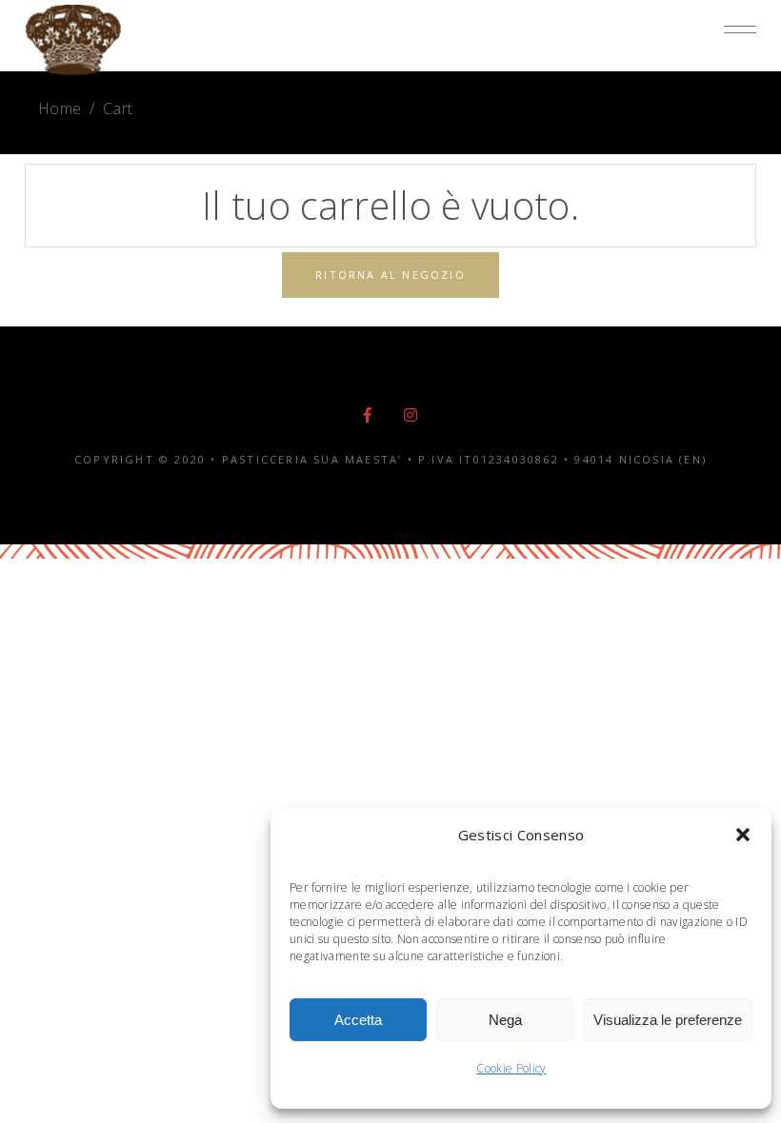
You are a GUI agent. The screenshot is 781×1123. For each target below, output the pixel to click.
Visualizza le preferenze (667, 1020)
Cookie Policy (511, 1068)
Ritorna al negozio (390, 274)
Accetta (358, 1020)
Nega (505, 1020)
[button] (742, 834)
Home (59, 108)
